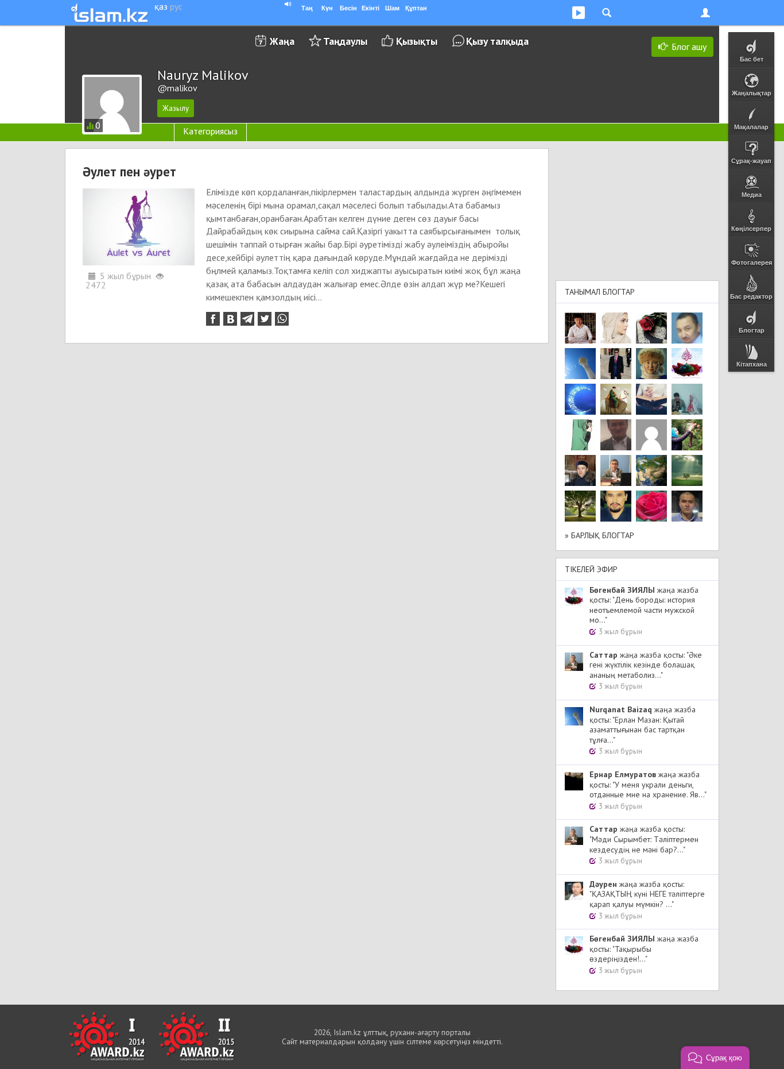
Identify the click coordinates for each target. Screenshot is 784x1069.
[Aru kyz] (580, 434)
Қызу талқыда (497, 41)
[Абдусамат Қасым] (580, 328)
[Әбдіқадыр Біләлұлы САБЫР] (687, 328)
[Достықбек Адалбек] (687, 506)
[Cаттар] (615, 470)
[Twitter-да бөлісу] (264, 319)
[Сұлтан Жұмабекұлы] (580, 399)
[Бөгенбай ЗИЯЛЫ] (687, 363)
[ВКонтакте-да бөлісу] (230, 319)
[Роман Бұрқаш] (615, 506)
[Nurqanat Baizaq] (580, 363)
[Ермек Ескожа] (651, 434)
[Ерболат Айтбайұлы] (615, 363)
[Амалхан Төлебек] (580, 470)
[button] (715, 1057)
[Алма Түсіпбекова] (687, 470)
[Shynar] (651, 328)
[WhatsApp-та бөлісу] (282, 319)
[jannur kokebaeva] (687, 434)
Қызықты (416, 41)
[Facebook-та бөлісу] (213, 319)
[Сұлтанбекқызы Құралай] (687, 399)
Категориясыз (210, 131)
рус (176, 6)
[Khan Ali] (651, 399)
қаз (161, 6)
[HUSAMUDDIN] (580, 506)
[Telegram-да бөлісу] (247, 319)
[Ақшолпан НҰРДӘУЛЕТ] (615, 328)
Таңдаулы (345, 41)
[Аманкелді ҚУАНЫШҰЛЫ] (615, 434)
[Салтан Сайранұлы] (615, 399)
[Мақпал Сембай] (651, 506)
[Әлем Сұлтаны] (651, 470)
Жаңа (282, 41)
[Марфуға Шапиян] (651, 363)
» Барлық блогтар (599, 535)
